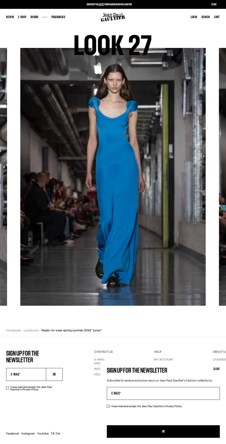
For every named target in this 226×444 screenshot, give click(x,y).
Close (216, 369)
